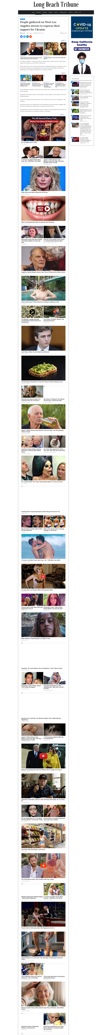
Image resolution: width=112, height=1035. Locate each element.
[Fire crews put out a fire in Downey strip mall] (75, 98)
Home (33, 12)
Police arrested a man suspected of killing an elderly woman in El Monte (86, 91)
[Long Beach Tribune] (56, 5)
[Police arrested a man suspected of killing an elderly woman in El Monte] (75, 91)
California (44, 12)
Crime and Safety (63, 12)
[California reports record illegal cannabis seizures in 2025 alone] (75, 111)
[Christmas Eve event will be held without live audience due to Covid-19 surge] (75, 117)
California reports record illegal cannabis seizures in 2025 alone (86, 111)
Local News (38, 12)
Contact (76, 12)
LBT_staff (23, 33)
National (50, 12)
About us (71, 12)
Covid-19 (56, 12)
